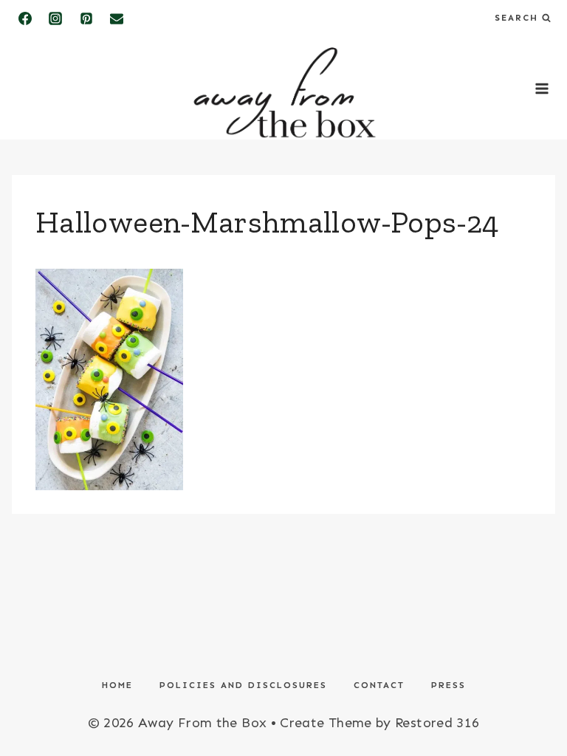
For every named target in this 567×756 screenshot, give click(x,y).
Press (448, 685)
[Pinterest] (86, 18)
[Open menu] (541, 88)
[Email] (116, 18)
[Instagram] (55, 18)
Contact (379, 685)
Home (117, 685)
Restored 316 (437, 723)
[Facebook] (25, 18)
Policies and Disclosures (243, 685)
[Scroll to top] (531, 698)
